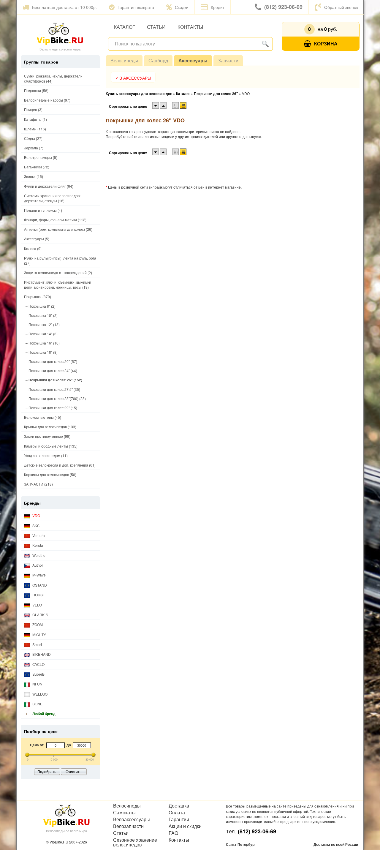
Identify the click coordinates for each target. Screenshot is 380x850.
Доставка (179, 805)
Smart (36, 644)
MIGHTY (38, 634)
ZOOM (37, 624)
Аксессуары (193, 60)
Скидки (182, 7)
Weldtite (38, 555)
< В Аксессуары (133, 78)
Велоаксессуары (131, 819)
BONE (36, 703)
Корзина (326, 43)
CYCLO (38, 664)
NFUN (36, 683)
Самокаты (124, 812)
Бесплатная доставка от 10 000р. (64, 7)
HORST (38, 594)
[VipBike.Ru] (60, 33)
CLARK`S (39, 614)
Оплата (177, 812)
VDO (35, 515)
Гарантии (179, 819)
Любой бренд (43, 713)
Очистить (73, 771)
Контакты (190, 26)
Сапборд (158, 60)
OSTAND (39, 584)
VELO (36, 604)
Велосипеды (124, 60)
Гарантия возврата (136, 7)
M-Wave (38, 574)
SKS (35, 525)
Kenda (37, 545)
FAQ (173, 833)
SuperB (38, 674)
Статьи (156, 26)
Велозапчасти (128, 826)
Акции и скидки (185, 826)
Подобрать (46, 771)
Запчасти (228, 60)
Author (37, 565)
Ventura (38, 535)
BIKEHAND (41, 654)
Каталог (124, 26)
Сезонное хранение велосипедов (135, 842)
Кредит (217, 7)
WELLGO (39, 693)
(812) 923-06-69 (283, 7)
